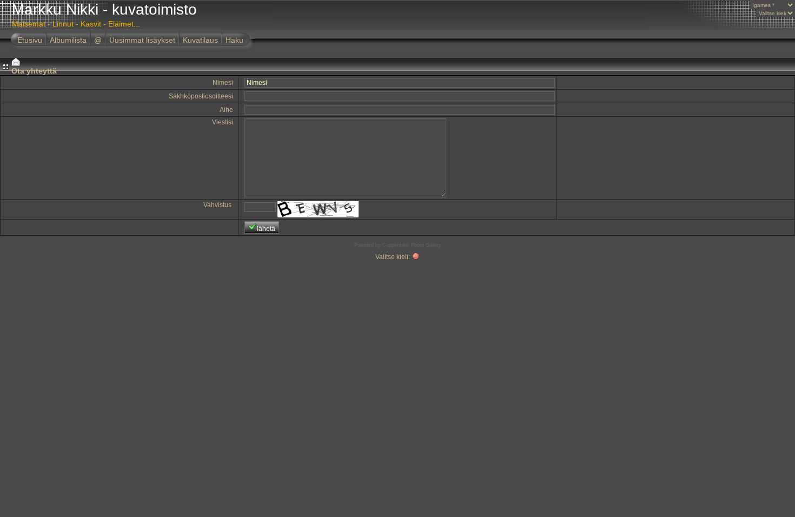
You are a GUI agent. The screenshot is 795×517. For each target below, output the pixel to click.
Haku (234, 40)
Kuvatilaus (200, 40)
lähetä (266, 229)
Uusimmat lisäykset (142, 40)
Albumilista (68, 40)
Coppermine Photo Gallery (411, 245)
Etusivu (29, 40)
